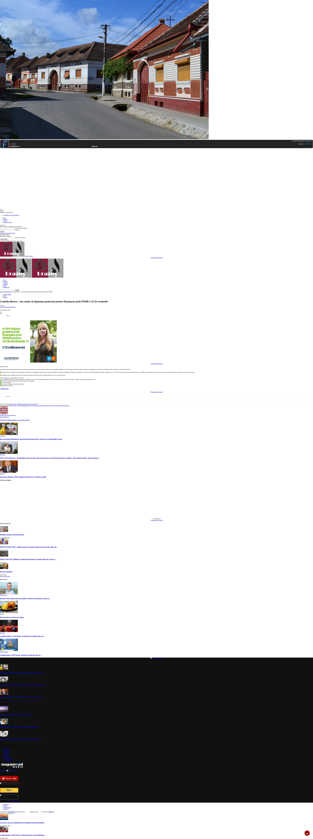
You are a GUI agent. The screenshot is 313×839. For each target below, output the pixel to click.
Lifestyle (5, 284)
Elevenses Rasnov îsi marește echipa (12, 617)
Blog (4, 218)
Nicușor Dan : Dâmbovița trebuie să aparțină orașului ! (24, 404)
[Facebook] (15, 315)
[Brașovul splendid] (4, 568)
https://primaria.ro (4, 417)
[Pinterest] (27, 315)
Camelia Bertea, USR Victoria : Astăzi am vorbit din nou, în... (20, 655)
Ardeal (2, 614)
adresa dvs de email (20, 237)
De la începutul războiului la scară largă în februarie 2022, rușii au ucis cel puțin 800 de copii (31, 439)
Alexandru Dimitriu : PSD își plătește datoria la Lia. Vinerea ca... (21, 697)
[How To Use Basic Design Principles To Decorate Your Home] (4, 736)
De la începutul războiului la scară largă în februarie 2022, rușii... (22, 672)
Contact (5, 221)
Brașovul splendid (6, 572)
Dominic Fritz (3, 595)
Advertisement (7, 807)
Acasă (1, 291)
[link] (4, 388)
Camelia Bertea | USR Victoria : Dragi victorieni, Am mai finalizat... (22, 835)
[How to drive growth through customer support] (4, 711)
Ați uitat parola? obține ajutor (7, 233)
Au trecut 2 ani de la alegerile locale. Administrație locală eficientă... (22, 822)
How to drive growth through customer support (16, 714)
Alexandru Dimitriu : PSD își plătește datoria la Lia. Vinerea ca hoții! (23, 477)
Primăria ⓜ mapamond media (7, 307)
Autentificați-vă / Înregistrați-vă (11, 215)
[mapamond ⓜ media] (156, 257)
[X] (21, 315)
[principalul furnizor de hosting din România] (27, 811)
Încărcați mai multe (5, 576)
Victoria (5, 297)
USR (4, 296)
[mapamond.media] (9, 792)
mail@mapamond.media (13, 800)
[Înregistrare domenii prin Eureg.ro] (38, 811)
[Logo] (16, 277)
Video (4, 286)
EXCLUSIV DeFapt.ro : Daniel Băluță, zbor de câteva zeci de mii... (22, 685)
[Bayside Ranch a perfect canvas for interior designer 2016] (4, 723)
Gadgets (5, 283)
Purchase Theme (7, 222)
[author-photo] (4, 413)
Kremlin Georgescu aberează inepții (12, 534)
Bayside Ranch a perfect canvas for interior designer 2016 (19, 727)
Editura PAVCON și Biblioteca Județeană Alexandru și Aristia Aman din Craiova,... (28, 559)
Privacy (5, 806)
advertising (9, 770)
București (2, 436)
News (4, 280)
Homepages (6, 287)
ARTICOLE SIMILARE (7, 420)
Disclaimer (6, 804)
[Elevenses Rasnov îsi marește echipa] (9, 612)
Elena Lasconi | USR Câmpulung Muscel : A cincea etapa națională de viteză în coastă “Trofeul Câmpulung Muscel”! (39, 405)
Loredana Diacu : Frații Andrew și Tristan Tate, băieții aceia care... (22, 636)
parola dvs (17, 230)
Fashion (5, 281)
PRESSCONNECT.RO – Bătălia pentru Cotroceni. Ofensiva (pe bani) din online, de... (29, 547)
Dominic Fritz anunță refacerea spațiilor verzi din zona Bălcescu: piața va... (25, 598)
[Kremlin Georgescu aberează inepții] (4, 531)
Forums (5, 219)
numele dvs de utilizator (21, 228)
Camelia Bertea (7, 291)
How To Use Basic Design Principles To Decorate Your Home (20, 739)
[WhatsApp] (33, 315)
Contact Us (6, 809)
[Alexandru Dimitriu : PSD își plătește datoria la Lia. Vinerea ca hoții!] (9, 472)
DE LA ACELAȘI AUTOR (21, 420)
